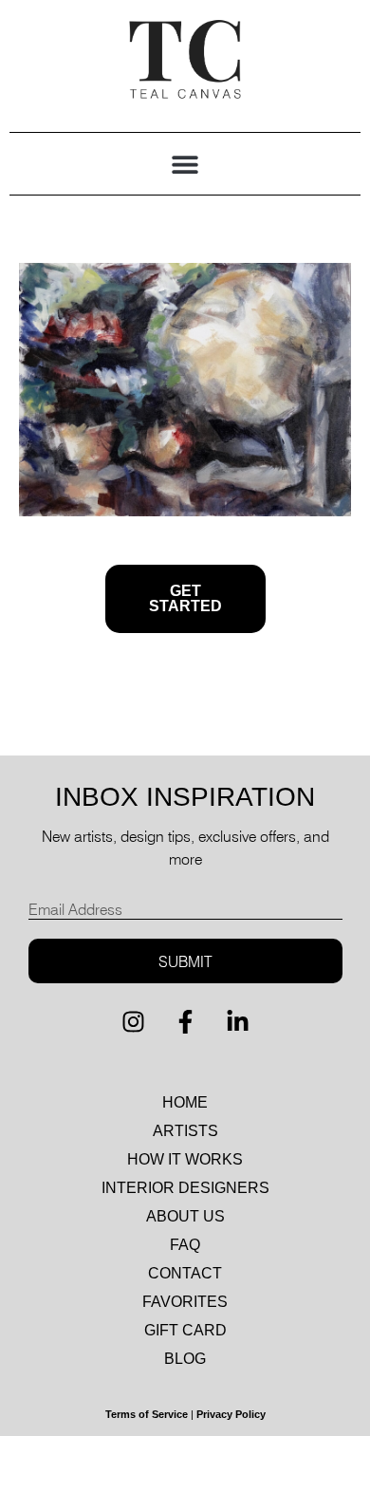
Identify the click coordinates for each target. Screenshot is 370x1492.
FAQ (185, 1245)
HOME (185, 1102)
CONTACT (185, 1273)
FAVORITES (185, 1302)
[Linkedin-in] (237, 1021)
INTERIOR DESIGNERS (185, 1188)
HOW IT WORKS (185, 1159)
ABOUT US (185, 1216)
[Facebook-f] (185, 1021)
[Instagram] (133, 1021)
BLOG (185, 1359)
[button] (185, 163)
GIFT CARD (185, 1330)
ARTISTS (185, 1131)
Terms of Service (146, 1414)
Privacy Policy (231, 1414)
